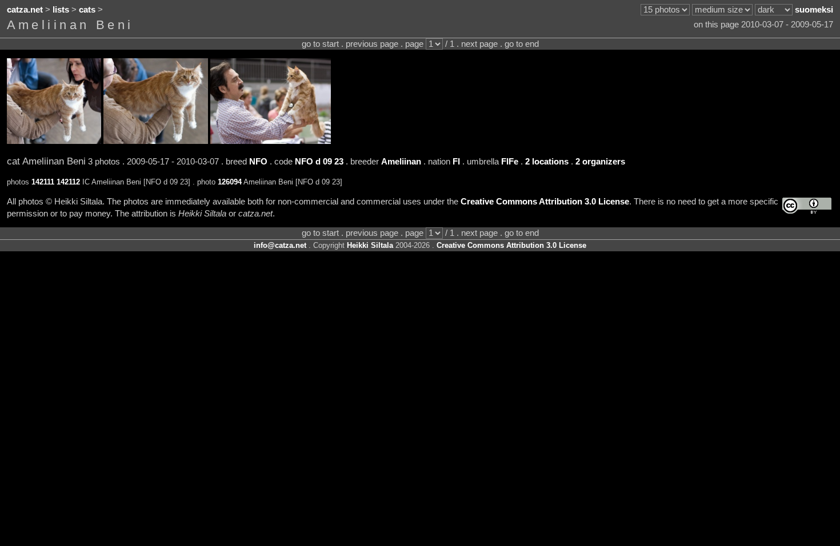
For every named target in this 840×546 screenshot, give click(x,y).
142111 (42, 182)
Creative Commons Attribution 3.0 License (545, 201)
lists (61, 9)
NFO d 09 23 (319, 161)
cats (87, 9)
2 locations (547, 161)
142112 (68, 182)
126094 (230, 182)
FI (456, 161)
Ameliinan (401, 161)
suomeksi (814, 9)
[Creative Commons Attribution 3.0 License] (807, 206)
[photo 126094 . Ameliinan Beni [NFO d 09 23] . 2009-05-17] (270, 141)
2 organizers (600, 161)
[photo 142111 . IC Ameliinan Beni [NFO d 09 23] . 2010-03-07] (54, 141)
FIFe (509, 161)
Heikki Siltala (370, 245)
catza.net (25, 9)
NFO (258, 161)
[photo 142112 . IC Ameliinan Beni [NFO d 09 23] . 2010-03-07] (155, 141)
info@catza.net (280, 245)
